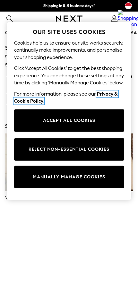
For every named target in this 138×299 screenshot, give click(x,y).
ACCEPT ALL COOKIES (69, 120)
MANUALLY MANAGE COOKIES (69, 177)
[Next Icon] (69, 18)
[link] (10, 19)
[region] (69, 110)
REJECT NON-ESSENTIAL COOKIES (69, 149)
